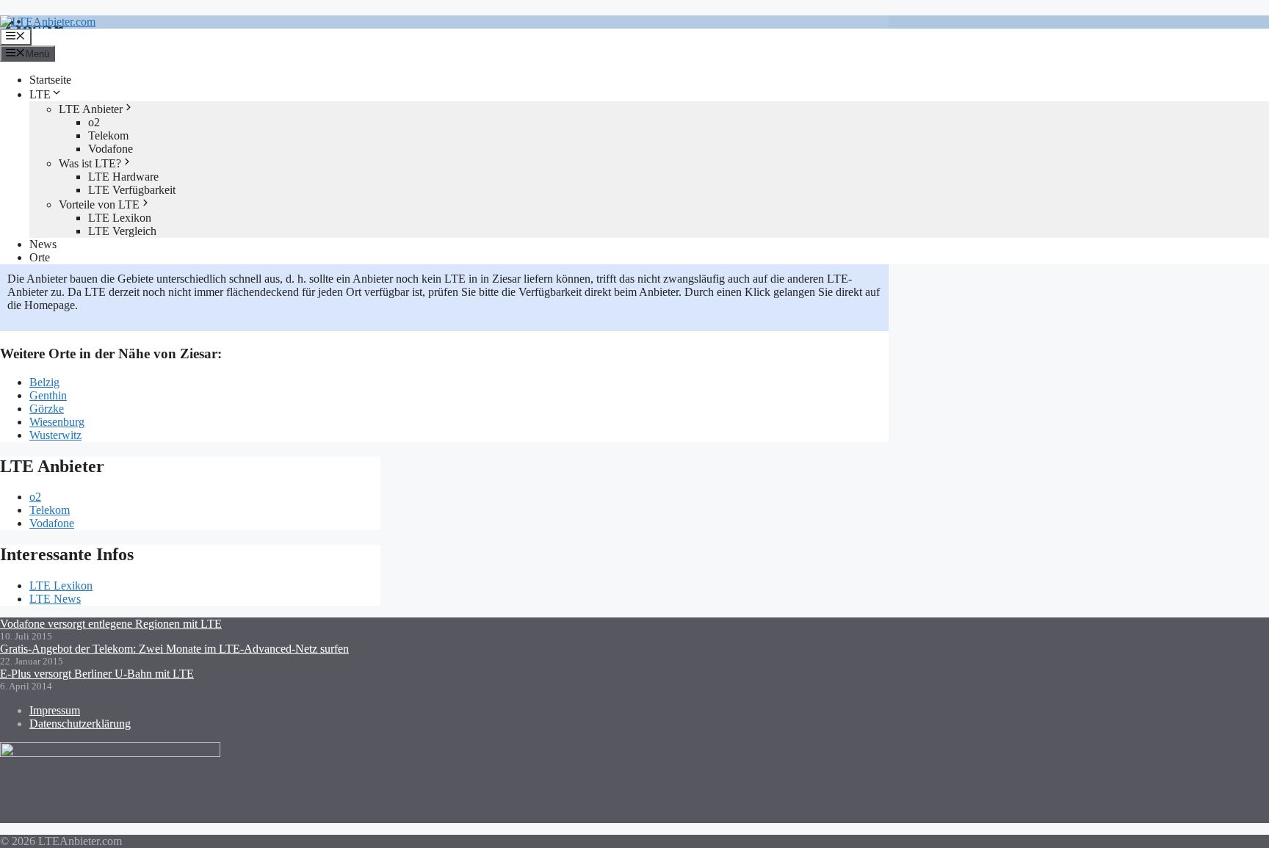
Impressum (54, 710)
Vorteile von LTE (99, 204)
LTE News (55, 598)
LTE (40, 94)
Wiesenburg (56, 422)
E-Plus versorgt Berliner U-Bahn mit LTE (97, 673)
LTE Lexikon (119, 217)
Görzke (46, 408)
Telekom (108, 135)
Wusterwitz (55, 435)
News (43, 244)
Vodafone (110, 148)
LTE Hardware (123, 176)
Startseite (50, 79)
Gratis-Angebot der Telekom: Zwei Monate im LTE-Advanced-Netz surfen (174, 648)
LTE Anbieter (91, 109)
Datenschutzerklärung (80, 723)
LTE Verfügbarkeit (132, 190)
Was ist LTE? (90, 163)
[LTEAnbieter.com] (47, 21)
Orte (39, 257)
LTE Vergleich (122, 231)
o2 (94, 122)
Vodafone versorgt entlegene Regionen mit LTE (111, 623)
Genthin (48, 395)
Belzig (44, 382)
